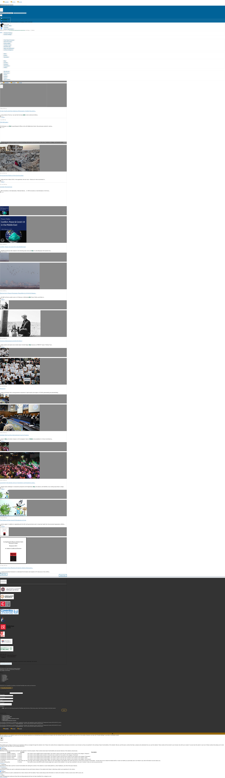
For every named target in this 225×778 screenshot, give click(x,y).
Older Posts (3, 574)
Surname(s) (2, 697)
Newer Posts (63, 575)
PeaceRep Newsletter (6, 687)
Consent (2, 706)
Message (2, 702)
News (2, 299)
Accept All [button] (9, 736)
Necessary (3, 748)
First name (2, 694)
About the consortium (6, 663)
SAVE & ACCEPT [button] (3, 777)
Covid (2, 117)
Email (1, 699)
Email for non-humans (5, 693)
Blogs (2, 182)
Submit (64, 710)
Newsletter (6, 1)
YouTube (13, 1)
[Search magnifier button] (1, 15)
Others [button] (1, 773)
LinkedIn (20, 1)
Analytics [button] (2, 770)
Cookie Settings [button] (3, 736)
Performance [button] (3, 766)
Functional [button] (2, 763)
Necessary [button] (2, 747)
